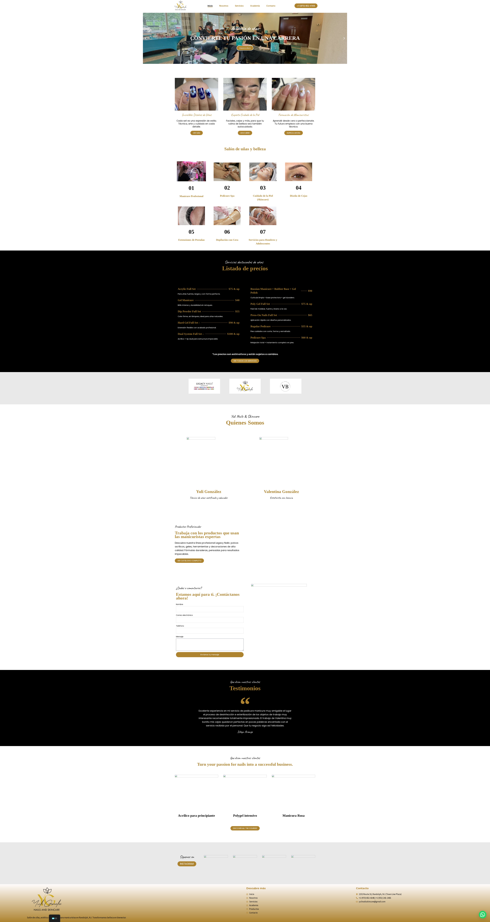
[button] (306, 5)
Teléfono (180, 626)
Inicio (210, 5)
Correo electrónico (184, 615)
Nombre (179, 604)
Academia (255, 5)
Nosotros (223, 5)
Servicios (239, 5)
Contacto (270, 5)
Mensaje (179, 636)
